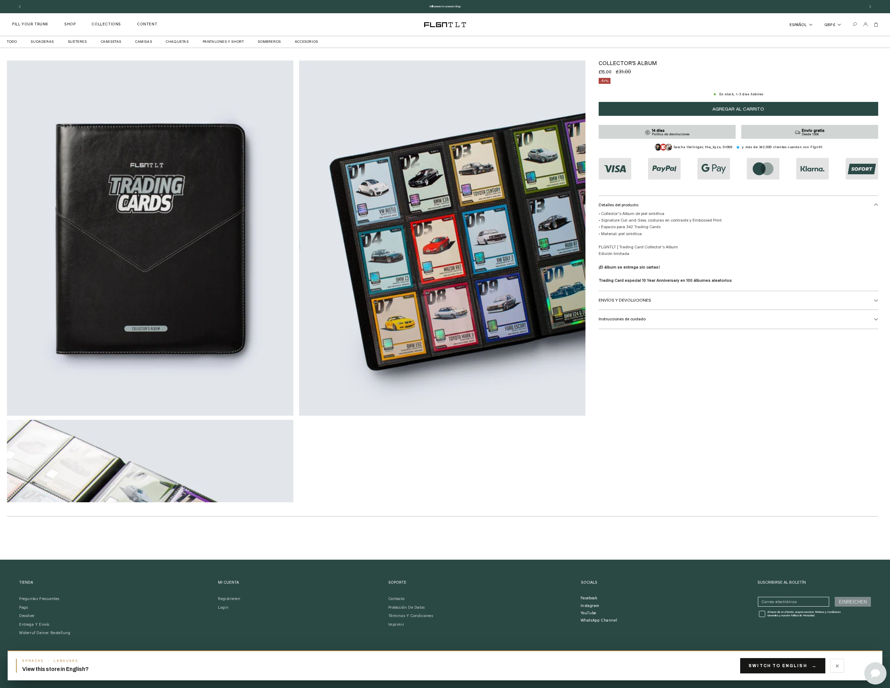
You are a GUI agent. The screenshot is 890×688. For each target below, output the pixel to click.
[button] (69, 24)
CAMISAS (143, 42)
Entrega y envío (34, 625)
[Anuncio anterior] (19, 6)
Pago (23, 608)
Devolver (27, 616)
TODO (12, 42)
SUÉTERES (77, 42)
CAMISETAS (111, 42)
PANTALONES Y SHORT (223, 42)
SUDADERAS (42, 42)
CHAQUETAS (177, 42)
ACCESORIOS (306, 42)
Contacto (396, 599)
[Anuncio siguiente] (870, 6)
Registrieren (229, 599)
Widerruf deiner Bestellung (45, 633)
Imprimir (396, 625)
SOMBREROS (269, 42)
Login (223, 608)
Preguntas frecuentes (39, 599)
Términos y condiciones (410, 616)
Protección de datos (406, 608)
